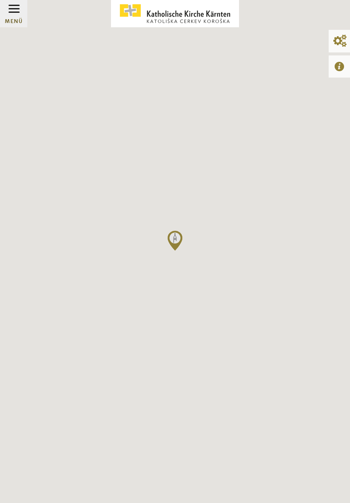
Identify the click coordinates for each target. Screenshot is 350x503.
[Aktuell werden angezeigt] (339, 66)
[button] (175, 241)
